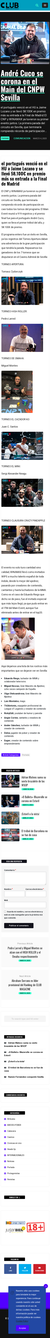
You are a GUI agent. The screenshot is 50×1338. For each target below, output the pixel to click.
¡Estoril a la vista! (30, 814)
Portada (5, 138)
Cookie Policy (22, 1321)
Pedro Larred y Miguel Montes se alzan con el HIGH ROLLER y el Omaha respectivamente (25, 952)
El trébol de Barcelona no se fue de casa (35, 833)
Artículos (11, 1119)
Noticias (10, 1161)
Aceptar (22, 1328)
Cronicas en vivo (14, 1143)
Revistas (11, 1179)
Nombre (8, 889)
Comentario (10, 870)
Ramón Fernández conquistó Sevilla (26, 1077)
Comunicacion (22, 138)
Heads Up (11, 1149)
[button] (37, 5)
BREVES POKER (14, 1125)
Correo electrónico (35, 889)
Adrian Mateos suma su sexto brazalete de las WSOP (34, 781)
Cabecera (11, 1131)
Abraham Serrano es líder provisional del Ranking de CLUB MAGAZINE (25, 985)
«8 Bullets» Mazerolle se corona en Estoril (34, 799)
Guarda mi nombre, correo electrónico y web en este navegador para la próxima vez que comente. (23, 915)
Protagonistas (13, 1173)
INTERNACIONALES (15, 1155)
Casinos (10, 1137)
